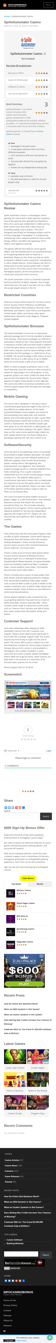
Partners (8, 1325)
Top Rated (16, 884)
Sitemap (7, 1315)
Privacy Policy (10, 1305)
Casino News (11, 1165)
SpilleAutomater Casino (26, 54)
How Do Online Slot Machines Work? (21, 1003)
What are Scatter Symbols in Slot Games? (23, 1014)
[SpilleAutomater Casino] (28, 42)
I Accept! (9, 1340)
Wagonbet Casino (25, 941)
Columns (9, 1171)
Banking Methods (15, 1243)
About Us (8, 1320)
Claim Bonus (28, 878)
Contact (7, 1310)
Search (7, 811)
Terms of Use (10, 1300)
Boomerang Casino (25, 929)
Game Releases (12, 1176)
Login (49, 750)
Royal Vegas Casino (26, 903)
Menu (48, 5)
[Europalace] (24, 970)
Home (7, 16)
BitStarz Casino (24, 890)
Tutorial (8, 1182)
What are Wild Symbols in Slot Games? (22, 1009)
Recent (40, 884)
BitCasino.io (22, 916)
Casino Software (15, 1240)
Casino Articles (12, 1160)
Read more (21, 1340)
